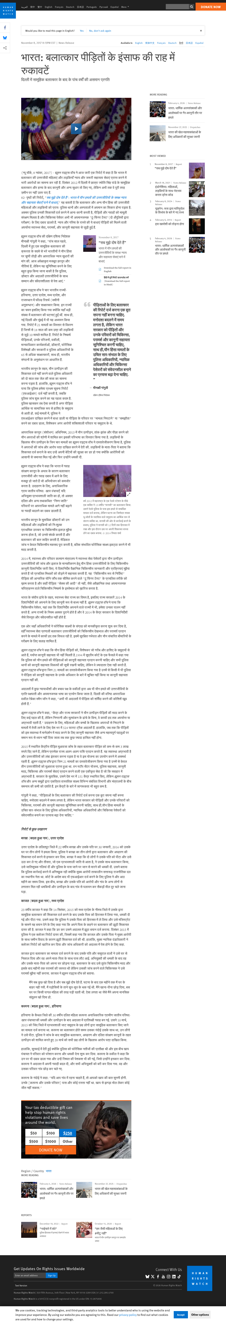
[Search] (191, 6)
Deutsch (70, 6)
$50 (33, 1133)
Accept (181, 1315)
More (126, 6)
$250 (67, 1133)
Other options (200, 1314)
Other (68, 1141)
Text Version (21, 1285)
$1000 (50, 1141)
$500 (33, 1141)
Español (115, 6)
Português (92, 6)
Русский (103, 6)
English (48, 6)
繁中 (40, 6)
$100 (50, 1133)
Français (59, 6)
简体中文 (150, 42)
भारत (48, 1171)
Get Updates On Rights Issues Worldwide (49, 1268)
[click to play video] (76, 128)
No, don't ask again (100, 30)
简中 (32, 6)
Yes (82, 30)
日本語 (80, 6)
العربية (24, 6)
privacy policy (128, 1315)
